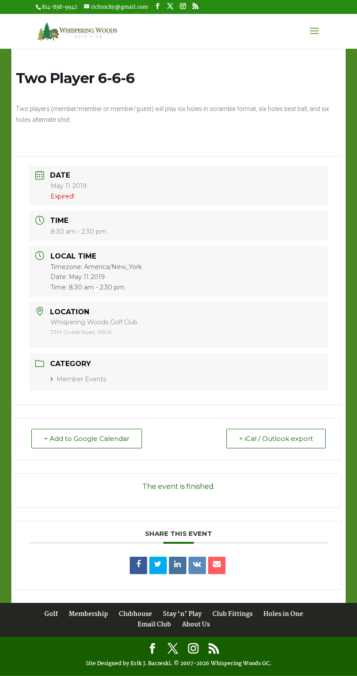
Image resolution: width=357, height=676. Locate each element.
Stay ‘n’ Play (182, 614)
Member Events (81, 379)
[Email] (217, 565)
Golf (51, 614)
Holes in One (283, 614)
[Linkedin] (177, 565)
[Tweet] (158, 565)
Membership (88, 614)
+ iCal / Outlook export (276, 438)
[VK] (197, 565)
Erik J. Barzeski (151, 663)
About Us (196, 624)
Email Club (154, 624)
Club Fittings (232, 614)
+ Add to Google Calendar (86, 438)
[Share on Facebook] (138, 565)
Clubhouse (135, 614)
